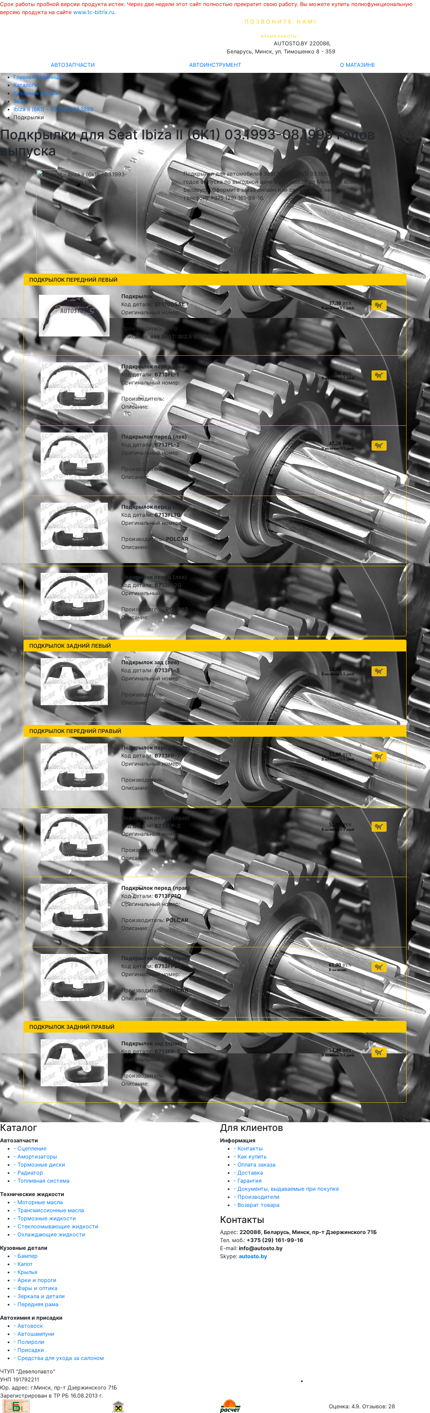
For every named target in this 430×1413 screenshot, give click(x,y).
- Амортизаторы (35, 1156)
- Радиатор (28, 1172)
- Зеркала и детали (39, 1296)
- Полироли (28, 1341)
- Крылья (25, 1272)
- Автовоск (28, 1325)
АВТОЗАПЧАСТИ (73, 64)
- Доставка (248, 1172)
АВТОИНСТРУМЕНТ (215, 64)
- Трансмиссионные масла (48, 1210)
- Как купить (250, 1156)
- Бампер (25, 1255)
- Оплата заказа (254, 1164)
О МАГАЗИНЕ (357, 64)
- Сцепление (29, 1148)
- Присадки (28, 1350)
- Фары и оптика (35, 1288)
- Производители (256, 1196)
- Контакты (248, 1148)
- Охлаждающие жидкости (49, 1234)
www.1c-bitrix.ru (93, 12)
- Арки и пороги (34, 1280)
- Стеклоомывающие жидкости (55, 1226)
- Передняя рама (35, 1304)
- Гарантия (247, 1180)
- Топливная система (41, 1180)
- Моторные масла (38, 1202)
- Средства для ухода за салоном (58, 1358)
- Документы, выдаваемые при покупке (286, 1188)
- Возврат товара (256, 1204)
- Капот (23, 1264)
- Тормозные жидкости (44, 1218)
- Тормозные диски (39, 1164)
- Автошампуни (33, 1333)
